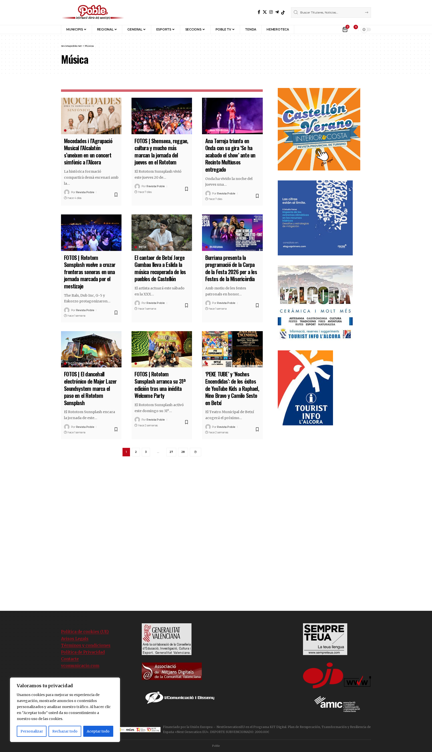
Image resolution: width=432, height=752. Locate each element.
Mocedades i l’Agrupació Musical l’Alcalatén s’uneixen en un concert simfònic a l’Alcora (88, 151)
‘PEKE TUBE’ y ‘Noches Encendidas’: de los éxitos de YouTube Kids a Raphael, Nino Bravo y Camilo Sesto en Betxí (232, 388)
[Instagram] (271, 12)
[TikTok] (283, 12)
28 (183, 452)
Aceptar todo (98, 731)
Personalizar (31, 731)
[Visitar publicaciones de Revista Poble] (67, 192)
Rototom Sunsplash (83, 363)
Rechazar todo (65, 731)
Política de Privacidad (83, 652)
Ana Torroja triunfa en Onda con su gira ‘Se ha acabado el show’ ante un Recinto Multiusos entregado (230, 155)
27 (171, 452)
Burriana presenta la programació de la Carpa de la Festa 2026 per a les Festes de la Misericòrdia (231, 268)
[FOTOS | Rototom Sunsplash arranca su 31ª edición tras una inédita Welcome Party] (162, 349)
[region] (65, 710)
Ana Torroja (219, 130)
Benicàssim (146, 130)
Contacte (70, 658)
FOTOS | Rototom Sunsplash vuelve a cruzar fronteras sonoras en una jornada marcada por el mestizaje (89, 271)
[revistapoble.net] (93, 12)
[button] (301, 29)
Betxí (142, 247)
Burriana (216, 247)
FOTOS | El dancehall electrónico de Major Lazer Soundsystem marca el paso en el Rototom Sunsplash (90, 388)
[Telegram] (277, 12)
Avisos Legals (74, 638)
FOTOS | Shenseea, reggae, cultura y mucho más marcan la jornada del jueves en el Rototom (161, 151)
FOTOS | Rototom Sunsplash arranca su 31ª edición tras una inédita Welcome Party (160, 384)
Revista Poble (85, 192)
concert (74, 130)
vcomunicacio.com (80, 665)
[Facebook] (259, 12)
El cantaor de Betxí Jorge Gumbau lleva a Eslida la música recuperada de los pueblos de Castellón (160, 268)
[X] (265, 12)
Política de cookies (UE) (85, 631)
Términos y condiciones (85, 645)
